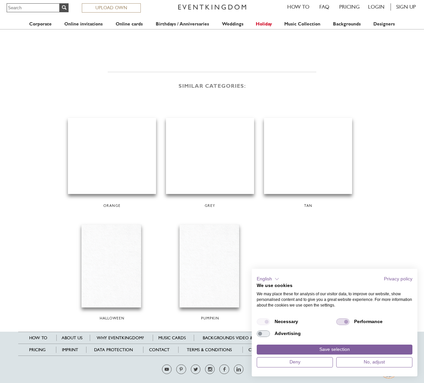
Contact (159, 349)
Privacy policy (398, 278)
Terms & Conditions (209, 349)
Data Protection (113, 349)
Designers (384, 24)
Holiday (264, 24)
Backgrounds (347, 24)
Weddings (232, 24)
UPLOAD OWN (111, 7)
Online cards (129, 24)
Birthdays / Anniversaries (182, 24)
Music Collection (302, 24)
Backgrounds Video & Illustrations (244, 337)
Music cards (172, 337)
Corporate (40, 24)
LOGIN (376, 7)
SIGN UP (406, 7)
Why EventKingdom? (120, 337)
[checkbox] (263, 321)
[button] (268, 279)
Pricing (349, 7)
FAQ (324, 7)
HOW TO (298, 7)
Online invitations (83, 24)
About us (72, 337)
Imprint (70, 349)
